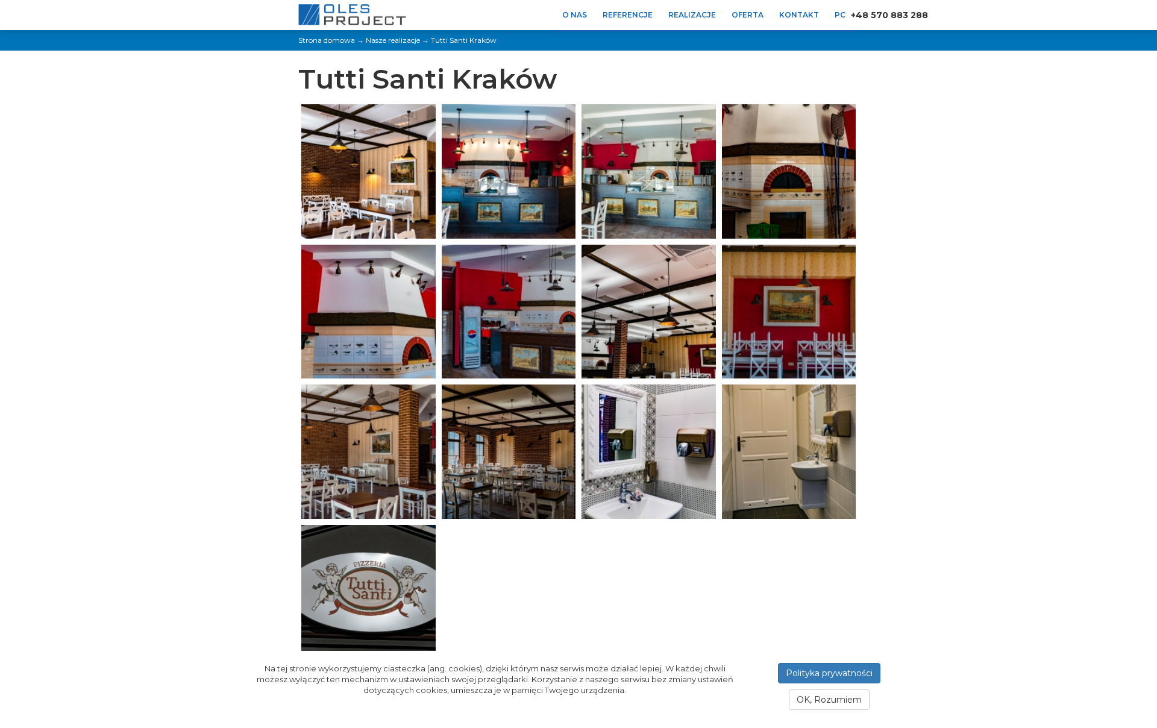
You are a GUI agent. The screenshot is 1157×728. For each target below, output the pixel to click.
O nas (574, 14)
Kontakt (799, 14)
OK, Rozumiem (829, 699)
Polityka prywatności (829, 673)
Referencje (628, 14)
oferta (747, 14)
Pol (843, 14)
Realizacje (692, 14)
